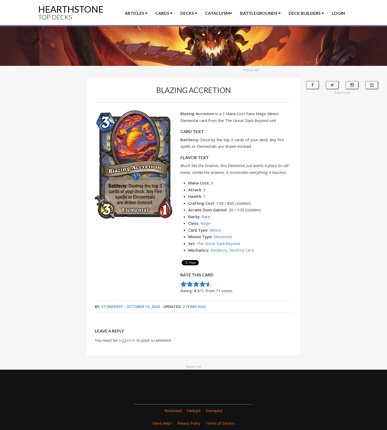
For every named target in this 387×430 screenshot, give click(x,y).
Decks (187, 13)
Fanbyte (194, 410)
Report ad (250, 70)
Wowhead (173, 410)
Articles (135, 13)
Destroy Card (241, 250)
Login (338, 13)
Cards (162, 13)
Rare (206, 216)
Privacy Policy (188, 423)
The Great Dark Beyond (218, 243)
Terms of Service (220, 423)
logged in (127, 340)
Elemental (223, 236)
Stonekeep (112, 306)
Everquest (214, 410)
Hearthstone (70, 12)
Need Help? (162, 423)
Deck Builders (305, 13)
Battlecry (219, 250)
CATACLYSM (217, 13)
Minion (215, 230)
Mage (205, 223)
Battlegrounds (259, 13)
